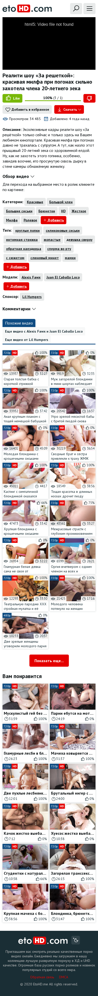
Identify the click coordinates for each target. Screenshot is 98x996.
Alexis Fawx (31, 277)
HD (63, 211)
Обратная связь (42, 977)
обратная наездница (23, 248)
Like (16, 98)
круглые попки (27, 230)
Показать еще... (49, 660)
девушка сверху (79, 239)
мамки (70, 258)
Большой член (61, 202)
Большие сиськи (19, 211)
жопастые (52, 239)
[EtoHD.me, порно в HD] (43, 941)
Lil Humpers (32, 296)
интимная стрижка (22, 239)
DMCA (63, 977)
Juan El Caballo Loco (63, 277)
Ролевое (30, 220)
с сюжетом (15, 258)
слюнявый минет (44, 258)
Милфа (12, 220)
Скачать (70, 109)
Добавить (55, 220)
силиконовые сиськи (63, 230)
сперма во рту (59, 248)
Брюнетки (46, 211)
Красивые (35, 202)
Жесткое (79, 211)
